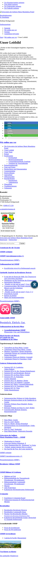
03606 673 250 (8, 205)
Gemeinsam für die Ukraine (10, 248)
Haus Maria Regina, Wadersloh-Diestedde (18, 431)
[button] (8, 123)
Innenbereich (12, 180)
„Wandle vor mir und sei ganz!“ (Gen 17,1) (18, 284)
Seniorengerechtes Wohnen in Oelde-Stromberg (20, 398)
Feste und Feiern (9, 167)
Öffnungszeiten (9, 177)
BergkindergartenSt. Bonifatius (6, 16)
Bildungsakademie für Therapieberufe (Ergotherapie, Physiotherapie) (16, 479)
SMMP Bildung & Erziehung (10, 472)
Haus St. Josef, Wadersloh (13, 429)
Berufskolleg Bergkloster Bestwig (15, 510)
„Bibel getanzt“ (9, 290)
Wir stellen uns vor (8, 142)
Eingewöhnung (9, 173)
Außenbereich (13, 182)
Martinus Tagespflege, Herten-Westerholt (18, 351)
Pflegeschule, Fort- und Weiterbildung (17, 331)
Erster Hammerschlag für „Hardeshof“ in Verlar (20, 445)
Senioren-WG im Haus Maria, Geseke (17, 375)
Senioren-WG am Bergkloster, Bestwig (17, 373)
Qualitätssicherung (10, 186)
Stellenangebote (5, 24)
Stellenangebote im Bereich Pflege (12, 326)
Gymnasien (4, 494)
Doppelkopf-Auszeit (11, 294)
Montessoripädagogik (15, 160)
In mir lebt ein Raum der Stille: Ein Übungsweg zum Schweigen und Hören (20, 277)
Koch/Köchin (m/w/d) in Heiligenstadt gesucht (19, 268)
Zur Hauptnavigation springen (14, 2)
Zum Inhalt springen (11, 4)
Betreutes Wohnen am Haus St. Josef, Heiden (19, 408)
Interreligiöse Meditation (12, 282)
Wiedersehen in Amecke (12, 441)
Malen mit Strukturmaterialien (14, 297)
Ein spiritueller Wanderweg (9, 556)
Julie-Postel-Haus (10, 488)
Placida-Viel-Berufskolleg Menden (17, 515)
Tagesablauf (8, 175)
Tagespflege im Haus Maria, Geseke (16, 348)
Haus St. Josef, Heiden (11, 422)
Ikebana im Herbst (10, 295)
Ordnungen (8, 188)
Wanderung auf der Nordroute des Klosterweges (20, 280)
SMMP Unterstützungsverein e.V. (12, 256)
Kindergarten (8, 156)
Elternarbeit (8, 184)
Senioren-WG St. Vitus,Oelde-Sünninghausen (12, 389)
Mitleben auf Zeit (10, 476)
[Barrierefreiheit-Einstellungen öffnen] (34, 284)
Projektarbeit (12, 158)
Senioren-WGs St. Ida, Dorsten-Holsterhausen (19, 371)
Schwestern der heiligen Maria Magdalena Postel (16, 238)
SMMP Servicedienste (8, 534)
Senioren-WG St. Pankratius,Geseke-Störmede (14, 378)
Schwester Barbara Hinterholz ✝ (15, 443)
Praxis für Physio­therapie (12, 530)
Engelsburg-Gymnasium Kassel (14, 498)
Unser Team (8, 152)
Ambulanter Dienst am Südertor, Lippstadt (18, 357)
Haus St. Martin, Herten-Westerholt (16, 424)
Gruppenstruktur (9, 171)
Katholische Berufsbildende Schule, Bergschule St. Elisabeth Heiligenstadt (20, 518)
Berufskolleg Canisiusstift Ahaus (15, 512)
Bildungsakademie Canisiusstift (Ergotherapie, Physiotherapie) (14, 483)
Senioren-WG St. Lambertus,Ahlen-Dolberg (14, 368)
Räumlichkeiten (9, 178)
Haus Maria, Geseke (11, 420)
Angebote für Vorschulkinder (18, 163)
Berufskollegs (5, 506)
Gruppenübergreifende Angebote (19, 161)
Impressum (3, 240)
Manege (7, 486)
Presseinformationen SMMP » (10, 260)
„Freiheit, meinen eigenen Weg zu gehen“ (18, 447)
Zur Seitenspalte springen (12, 6)
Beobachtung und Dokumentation (15, 169)
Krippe (6, 154)
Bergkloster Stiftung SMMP (10, 464)
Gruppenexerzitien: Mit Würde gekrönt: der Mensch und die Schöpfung (18, 287)
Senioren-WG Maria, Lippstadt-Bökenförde (18, 384)
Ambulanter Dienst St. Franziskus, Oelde (18, 359)
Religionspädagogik (11, 165)
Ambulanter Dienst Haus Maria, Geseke (17, 349)
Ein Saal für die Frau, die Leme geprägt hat (18, 449)
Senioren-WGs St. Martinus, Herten (16, 380)
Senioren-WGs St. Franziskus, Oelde (16, 386)
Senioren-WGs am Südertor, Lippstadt (17, 382)
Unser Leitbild (9, 150)
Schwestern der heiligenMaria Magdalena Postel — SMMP (12, 436)
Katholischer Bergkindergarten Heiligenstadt (19, 489)
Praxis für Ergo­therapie (12, 528)
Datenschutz (13, 240)
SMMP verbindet (6, 252)
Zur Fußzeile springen (11, 8)
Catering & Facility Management (15, 538)
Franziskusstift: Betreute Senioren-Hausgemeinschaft (15, 410)
